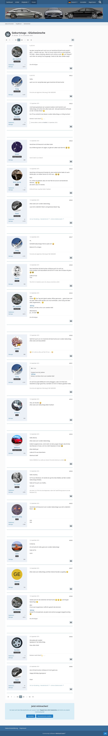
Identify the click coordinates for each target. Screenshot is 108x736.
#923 (70, 103)
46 (16, 40)
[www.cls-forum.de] (54, 13)
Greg (32, 305)
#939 (70, 636)
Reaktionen (11, 64)
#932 (70, 399)
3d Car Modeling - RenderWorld (39, 219)
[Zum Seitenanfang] (105, 733)
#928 (70, 265)
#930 (70, 335)
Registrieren (92, 2)
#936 (70, 540)
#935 (70, 503)
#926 (70, 200)
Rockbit (45, 122)
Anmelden (83, 2)
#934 (70, 471)
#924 (70, 141)
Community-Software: (54, 733)
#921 (70, 45)
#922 (70, 75)
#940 (70, 666)
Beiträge (11, 66)
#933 (70, 434)
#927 (70, 237)
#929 (70, 293)
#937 (70, 568)
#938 (70, 596)
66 (28, 40)
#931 (70, 363)
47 (19, 40)
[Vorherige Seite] (6, 40)
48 (22, 40)
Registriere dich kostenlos (48, 710)
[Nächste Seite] (31, 40)
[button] (73, 2)
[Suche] (100, 2)
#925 (70, 169)
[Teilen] (72, 40)
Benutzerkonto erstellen (45, 716)
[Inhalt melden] (70, 68)
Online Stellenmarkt (56, 219)
